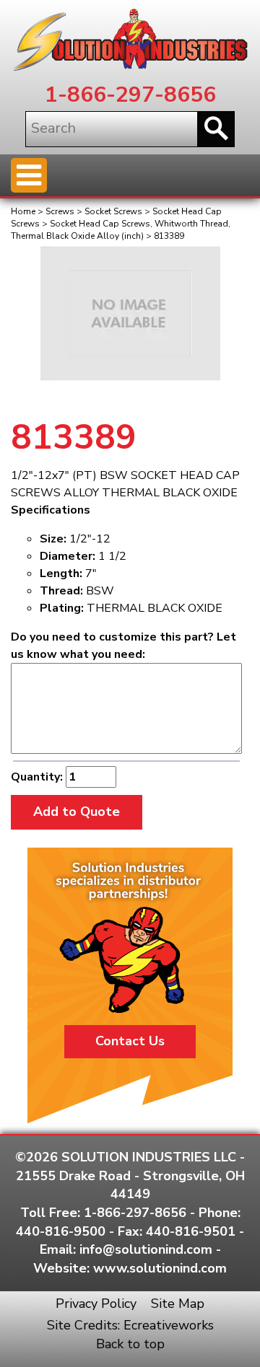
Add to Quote (76, 811)
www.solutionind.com (160, 1268)
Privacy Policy (96, 1303)
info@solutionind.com (145, 1249)
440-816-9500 (60, 1231)
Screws (60, 211)
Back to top (130, 1344)
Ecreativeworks (169, 1325)
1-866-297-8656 (130, 95)
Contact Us (130, 1041)
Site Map (177, 1303)
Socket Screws (113, 211)
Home (23, 211)
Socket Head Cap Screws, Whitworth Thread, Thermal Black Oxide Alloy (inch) (120, 230)
